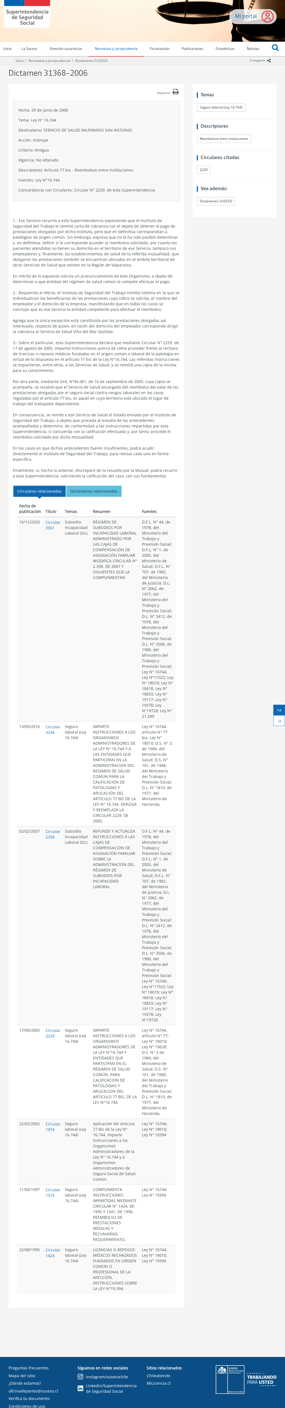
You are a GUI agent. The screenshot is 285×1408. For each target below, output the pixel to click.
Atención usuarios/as (66, 49)
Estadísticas (225, 49)
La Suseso (29, 49)
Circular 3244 (53, 729)
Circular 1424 (53, 1252)
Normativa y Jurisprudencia (49, 60)
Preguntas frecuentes (29, 1368)
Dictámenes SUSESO (91, 60)
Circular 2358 (53, 834)
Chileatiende (158, 1375)
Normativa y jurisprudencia (116, 49)
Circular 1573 (53, 1192)
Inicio (20, 60)
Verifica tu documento (29, 1398)
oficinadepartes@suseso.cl (33, 1391)
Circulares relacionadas (40, 491)
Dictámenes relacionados (93, 491)
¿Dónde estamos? (25, 1383)
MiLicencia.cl (159, 1383)
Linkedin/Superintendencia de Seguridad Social (111, 1388)
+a (281, 711)
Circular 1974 (53, 1126)
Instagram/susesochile (107, 1376)
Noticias (253, 49)
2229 (204, 169)
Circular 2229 (53, 1033)
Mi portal (246, 16)
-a (281, 722)
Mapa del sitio (22, 1375)
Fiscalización (159, 49)
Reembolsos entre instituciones (224, 138)
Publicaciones (192, 49)
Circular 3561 (53, 525)
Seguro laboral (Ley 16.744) (221, 107)
